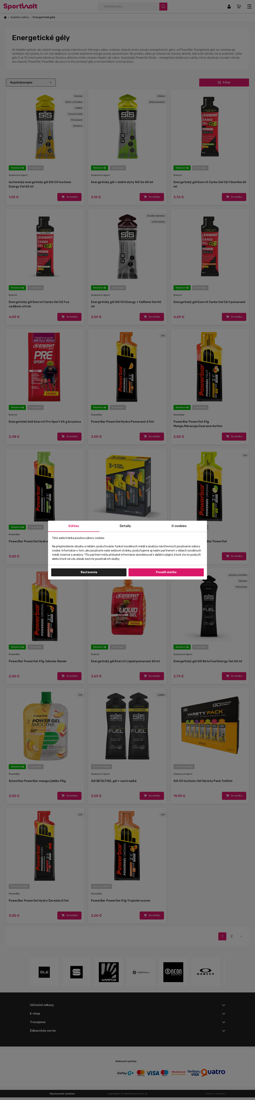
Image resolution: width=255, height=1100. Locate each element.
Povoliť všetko (166, 572)
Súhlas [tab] (73, 526)
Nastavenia (89, 572)
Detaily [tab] (125, 526)
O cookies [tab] (179, 526)
